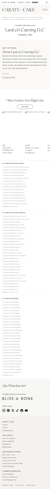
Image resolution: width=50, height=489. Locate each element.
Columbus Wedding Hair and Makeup (14, 255)
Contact (5, 427)
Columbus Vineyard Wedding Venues (14, 172)
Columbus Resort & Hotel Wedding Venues (15, 167)
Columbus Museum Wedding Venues (13, 184)
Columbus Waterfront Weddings (12, 355)
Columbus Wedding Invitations (12, 253)
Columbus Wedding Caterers (11, 247)
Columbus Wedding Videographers (13, 244)
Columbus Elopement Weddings (12, 330)
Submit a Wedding (8, 441)
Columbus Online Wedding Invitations (14, 227)
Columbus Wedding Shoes (10, 272)
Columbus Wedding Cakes (17, 19)
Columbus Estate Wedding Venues (13, 175)
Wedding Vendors (7, 17)
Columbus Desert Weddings (11, 341)
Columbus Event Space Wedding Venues (15, 170)
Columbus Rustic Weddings (11, 321)
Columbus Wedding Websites (11, 222)
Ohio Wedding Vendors (22, 17)
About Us (5, 424)
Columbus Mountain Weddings (12, 350)
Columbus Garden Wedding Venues (13, 195)
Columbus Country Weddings (11, 338)
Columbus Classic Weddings (11, 307)
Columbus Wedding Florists (11, 241)
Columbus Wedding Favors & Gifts (13, 233)
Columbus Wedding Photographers (13, 239)
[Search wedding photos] (35, 2)
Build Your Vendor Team (9, 477)
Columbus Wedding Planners (11, 236)
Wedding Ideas (7, 447)
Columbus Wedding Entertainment (13, 224)
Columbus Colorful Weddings (11, 358)
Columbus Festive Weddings (11, 372)
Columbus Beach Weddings (11, 352)
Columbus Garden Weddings (11, 347)
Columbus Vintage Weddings (11, 324)
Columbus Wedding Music (10, 258)
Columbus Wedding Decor (10, 261)
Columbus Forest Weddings (11, 344)
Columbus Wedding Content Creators (14, 216)
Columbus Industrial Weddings (12, 316)
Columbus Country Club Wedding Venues (15, 178)
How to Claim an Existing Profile (12, 463)
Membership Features (9, 457)
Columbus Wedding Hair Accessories (14, 275)
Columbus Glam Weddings (10, 305)
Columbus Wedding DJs (9, 289)
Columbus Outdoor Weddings (11, 336)
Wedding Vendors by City (10, 292)
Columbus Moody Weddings (11, 366)
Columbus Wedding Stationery (12, 230)
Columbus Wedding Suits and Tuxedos (14, 281)
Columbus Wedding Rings (10, 283)
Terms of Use (19, 485)
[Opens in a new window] (8, 2)
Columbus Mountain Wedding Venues (14, 198)
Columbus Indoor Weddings (11, 333)
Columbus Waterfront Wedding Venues (14, 203)
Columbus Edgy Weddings (10, 310)
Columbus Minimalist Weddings (12, 364)
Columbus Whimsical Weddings (12, 369)
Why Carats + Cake (8, 455)
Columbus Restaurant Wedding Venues (14, 186)
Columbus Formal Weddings (11, 313)
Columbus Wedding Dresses (11, 269)
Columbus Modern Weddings (11, 319)
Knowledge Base (7, 430)
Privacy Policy (30, 485)
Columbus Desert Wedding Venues (13, 192)
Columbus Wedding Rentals (11, 264)
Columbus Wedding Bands (10, 286)
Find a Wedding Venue (9, 480)
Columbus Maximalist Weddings (12, 361)
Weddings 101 (6, 444)
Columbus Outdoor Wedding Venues (13, 200)
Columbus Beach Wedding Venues (13, 189)
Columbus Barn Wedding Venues (12, 181)
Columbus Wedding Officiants (11, 267)
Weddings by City (7, 375)
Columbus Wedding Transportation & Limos (16, 219)
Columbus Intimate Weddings (11, 327)
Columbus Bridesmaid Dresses (12, 278)
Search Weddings (8, 474)
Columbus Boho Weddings (10, 302)
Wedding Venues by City (10, 206)
